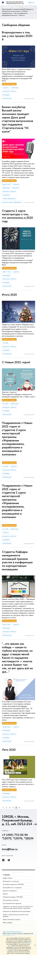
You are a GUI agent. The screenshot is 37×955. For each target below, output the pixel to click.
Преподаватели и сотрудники (12, 887)
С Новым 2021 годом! (16, 362)
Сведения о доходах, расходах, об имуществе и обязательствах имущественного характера (18, 907)
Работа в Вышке (7, 922)
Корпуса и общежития (10, 891)
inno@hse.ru (10, 849)
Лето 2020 (9, 750)
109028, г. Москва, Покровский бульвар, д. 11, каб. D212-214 (17, 820)
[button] (13, 872)
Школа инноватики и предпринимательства (15, 2)
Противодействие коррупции (12, 903)
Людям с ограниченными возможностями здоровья (15, 915)
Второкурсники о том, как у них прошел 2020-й (17, 35)
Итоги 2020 (9, 295)
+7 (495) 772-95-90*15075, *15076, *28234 (17, 836)
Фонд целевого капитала (10, 900)
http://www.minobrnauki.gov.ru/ (12, 932)
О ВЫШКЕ (6, 875)
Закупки (5, 894)
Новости (22, 15)
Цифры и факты (7, 878)
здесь (29, 942)
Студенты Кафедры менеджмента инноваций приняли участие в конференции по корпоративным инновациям (17, 560)
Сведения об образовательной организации (16, 911)
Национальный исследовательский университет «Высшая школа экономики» (18, 10)
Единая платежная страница (11, 919)
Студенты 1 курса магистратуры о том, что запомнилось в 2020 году (17, 216)
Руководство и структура (11, 881)
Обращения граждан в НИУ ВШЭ (13, 897)
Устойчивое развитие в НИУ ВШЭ (13, 884)
